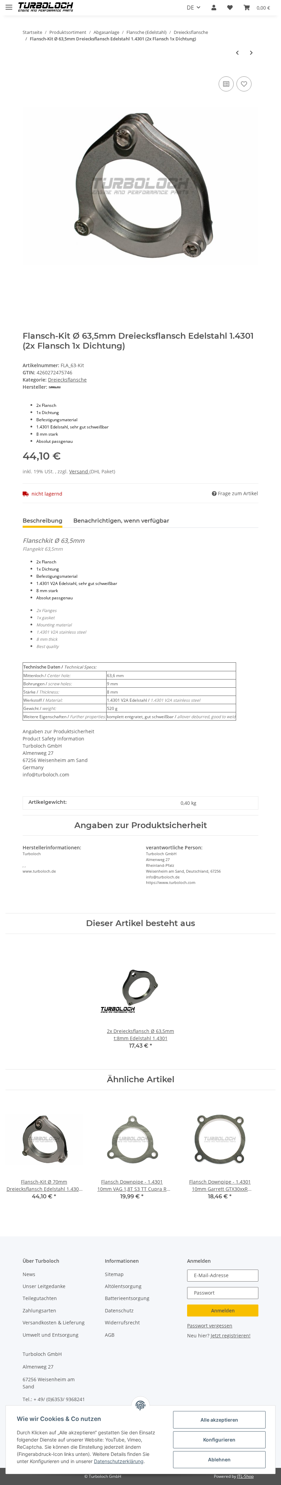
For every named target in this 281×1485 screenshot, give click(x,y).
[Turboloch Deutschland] (46, 7)
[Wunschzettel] (230, 7)
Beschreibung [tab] (42, 520)
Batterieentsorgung (127, 1298)
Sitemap (114, 1274)
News (29, 1274)
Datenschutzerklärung (119, 1461)
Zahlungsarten (39, 1310)
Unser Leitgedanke (44, 1286)
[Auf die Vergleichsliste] (226, 83)
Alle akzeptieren (219, 1420)
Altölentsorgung (123, 1286)
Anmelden (223, 1310)
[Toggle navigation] (8, 4)
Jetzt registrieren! (231, 1335)
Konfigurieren (219, 1440)
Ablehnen (219, 1459)
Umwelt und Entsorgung (50, 1335)
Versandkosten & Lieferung (54, 1322)
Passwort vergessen (209, 1325)
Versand (79, 471)
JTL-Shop (245, 1476)
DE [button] (190, 7)
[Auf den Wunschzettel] (244, 83)
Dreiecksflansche (67, 379)
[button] (214, 7)
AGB (109, 1335)
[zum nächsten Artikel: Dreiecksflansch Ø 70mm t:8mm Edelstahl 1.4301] (251, 52)
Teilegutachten (40, 1298)
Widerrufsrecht (122, 1322)
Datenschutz (119, 1310)
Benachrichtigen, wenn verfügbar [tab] (121, 520)
